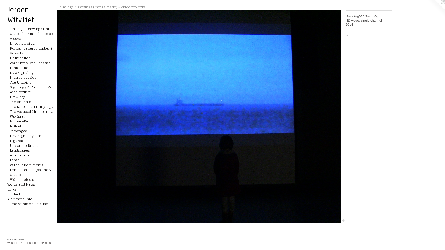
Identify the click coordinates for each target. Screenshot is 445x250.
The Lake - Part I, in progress (32, 106)
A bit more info (19, 199)
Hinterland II (21, 67)
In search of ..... (22, 43)
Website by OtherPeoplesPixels (29, 243)
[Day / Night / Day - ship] (199, 116)
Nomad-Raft (20, 121)
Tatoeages (18, 130)
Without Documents (26, 164)
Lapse (15, 160)
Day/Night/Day (22, 72)
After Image (20, 155)
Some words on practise (27, 203)
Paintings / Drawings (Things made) (30, 28)
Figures (16, 140)
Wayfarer (17, 116)
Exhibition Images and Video (32, 169)
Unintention (20, 58)
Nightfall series (23, 77)
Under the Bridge (24, 145)
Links (11, 189)
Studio (15, 174)
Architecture (20, 92)
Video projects (22, 179)
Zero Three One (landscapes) (32, 62)
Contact (13, 194)
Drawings (18, 96)
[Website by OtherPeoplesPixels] (435, 9)
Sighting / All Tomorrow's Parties (32, 87)
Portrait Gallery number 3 (31, 48)
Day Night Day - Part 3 (28, 135)
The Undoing (21, 82)
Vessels (16, 53)
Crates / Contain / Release (31, 33)
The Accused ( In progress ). (32, 111)
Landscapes (20, 150)
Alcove (15, 38)
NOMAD (16, 126)
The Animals (20, 101)
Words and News (21, 184)
